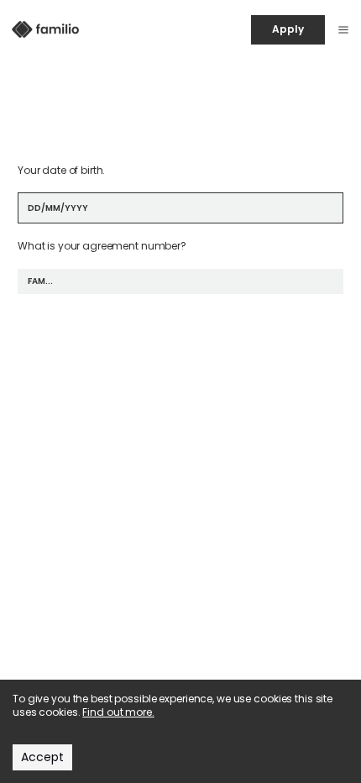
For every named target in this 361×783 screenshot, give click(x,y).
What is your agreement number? (102, 245)
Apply (287, 29)
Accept (42, 757)
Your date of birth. (61, 170)
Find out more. (118, 712)
